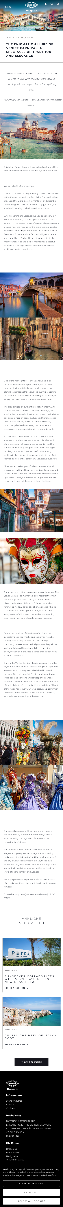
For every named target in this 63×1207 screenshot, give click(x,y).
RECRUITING (13, 1136)
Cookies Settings (31, 1183)
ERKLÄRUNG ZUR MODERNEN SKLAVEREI (29, 1124)
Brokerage (11, 1149)
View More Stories (32, 1062)
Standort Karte (14, 1100)
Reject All (31, 1192)
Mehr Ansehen (15, 988)
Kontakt (10, 1104)
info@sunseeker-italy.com (34, 894)
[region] (31, 1183)
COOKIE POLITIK (15, 1132)
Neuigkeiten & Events (21, 37)
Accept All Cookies (31, 1201)
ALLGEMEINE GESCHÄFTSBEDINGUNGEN (28, 1128)
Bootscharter (13, 1152)
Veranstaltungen (15, 1160)
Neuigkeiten (12, 1156)
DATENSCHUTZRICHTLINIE (20, 1121)
